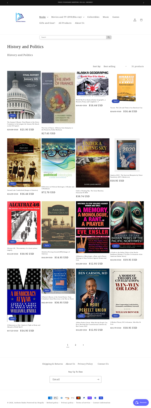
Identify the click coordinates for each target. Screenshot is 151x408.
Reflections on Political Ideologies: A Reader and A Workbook (58, 187)
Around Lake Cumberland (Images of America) (22, 190)
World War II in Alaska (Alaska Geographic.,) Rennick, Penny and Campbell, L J (90, 101)
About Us (70, 363)
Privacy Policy (85, 363)
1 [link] (67, 344)
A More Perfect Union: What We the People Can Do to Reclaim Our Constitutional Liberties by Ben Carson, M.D (91, 324)
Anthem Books (20, 403)
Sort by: (97, 66)
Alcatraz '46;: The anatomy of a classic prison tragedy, (22, 249)
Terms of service (83, 403)
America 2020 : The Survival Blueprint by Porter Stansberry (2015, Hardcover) (126, 176)
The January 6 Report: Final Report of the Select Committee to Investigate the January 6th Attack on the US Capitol (23, 124)
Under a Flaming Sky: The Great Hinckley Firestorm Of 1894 (90, 191)
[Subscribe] (98, 379)
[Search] (108, 37)
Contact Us (103, 363)
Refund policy (52, 403)
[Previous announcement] (7, 2)
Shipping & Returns (52, 363)
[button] (44, 17)
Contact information (101, 403)
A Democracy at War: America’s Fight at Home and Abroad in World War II (23, 326)
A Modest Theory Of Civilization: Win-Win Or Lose (125, 323)
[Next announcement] (143, 2)
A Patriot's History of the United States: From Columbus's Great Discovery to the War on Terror (58, 298)
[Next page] (83, 345)
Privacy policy (67, 403)
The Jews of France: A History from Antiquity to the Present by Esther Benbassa (57, 129)
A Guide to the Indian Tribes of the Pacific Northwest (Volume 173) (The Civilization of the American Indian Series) (126, 254)
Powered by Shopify (35, 403)
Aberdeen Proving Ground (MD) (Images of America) (56, 253)
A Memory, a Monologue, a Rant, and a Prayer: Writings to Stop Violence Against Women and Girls (91, 258)
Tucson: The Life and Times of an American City (126, 108)
